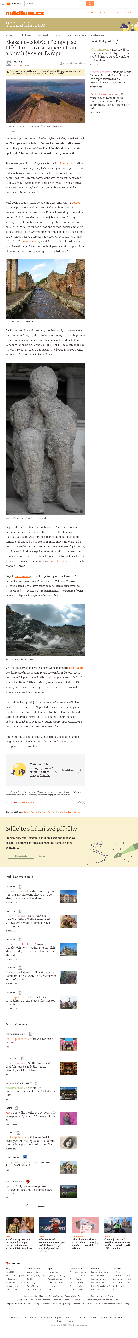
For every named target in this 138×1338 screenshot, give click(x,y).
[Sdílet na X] (83, 802)
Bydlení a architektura (104, 94)
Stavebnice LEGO (48, 1304)
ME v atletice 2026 (55, 1283)
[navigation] (3, 4)
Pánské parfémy (122, 1304)
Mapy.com (43, 1296)
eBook (65, 63)
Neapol (34, 812)
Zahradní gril (107, 1300)
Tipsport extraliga (55, 1279)
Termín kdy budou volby (15, 1283)
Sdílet (75, 63)
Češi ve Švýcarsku (98, 1283)
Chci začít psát (124, 13)
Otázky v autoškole (120, 1286)
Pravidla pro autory (99, 1317)
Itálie (26, 812)
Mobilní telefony (33, 1304)
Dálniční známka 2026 (121, 1276)
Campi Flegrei (55, 561)
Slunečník (66, 1300)
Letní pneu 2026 (119, 1272)
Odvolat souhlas (117, 1317)
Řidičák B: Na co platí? (121, 1283)
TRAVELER (19, 62)
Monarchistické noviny (19, 1083)
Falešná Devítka (15, 1182)
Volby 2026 (10, 1272)
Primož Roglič (32, 1286)
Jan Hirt (30, 1279)
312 (83, 63)
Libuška (10, 1133)
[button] (45, 101)
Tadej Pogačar (33, 1283)
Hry (8, 1113)
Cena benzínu (83, 1296)
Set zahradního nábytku (91, 1300)
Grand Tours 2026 (34, 1290)
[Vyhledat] (90, 3)
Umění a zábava (100, 72)
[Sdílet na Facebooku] (79, 802)
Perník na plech (76, 1290)
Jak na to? (42, 856)
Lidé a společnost (16, 997)
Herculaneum (31, 242)
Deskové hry (87, 1304)
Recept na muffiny (77, 1276)
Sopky (60, 812)
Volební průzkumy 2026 (15, 1276)
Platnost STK (118, 1290)
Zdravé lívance (75, 1279)
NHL (50, 1290)
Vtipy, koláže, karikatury (21, 1162)
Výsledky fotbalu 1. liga (57, 1276)
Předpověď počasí (56, 1296)
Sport (9, 1186)
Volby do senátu (12, 1286)
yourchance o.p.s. (16, 1034)
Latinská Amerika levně (100, 1286)
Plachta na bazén (43, 1300)
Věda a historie (99, 50)
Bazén (32, 1300)
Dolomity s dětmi (98, 1290)
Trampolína (56, 1300)
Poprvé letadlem (97, 1276)
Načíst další (41, 1207)
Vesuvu (76, 203)
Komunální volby (12, 1290)
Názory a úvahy (15, 1088)
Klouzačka (76, 1300)
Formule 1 (52, 1286)
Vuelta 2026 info (33, 1272)
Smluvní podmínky (44, 1317)
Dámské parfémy (63, 1304)
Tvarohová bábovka (77, 1283)
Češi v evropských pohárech (102, 1296)
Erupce (77, 812)
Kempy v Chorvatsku (99, 1272)
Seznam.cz (129, 4)
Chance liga (53, 1272)
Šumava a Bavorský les (100, 1279)
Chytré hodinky (108, 1304)
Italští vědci (76, 668)
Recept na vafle (76, 1286)
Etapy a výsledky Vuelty (36, 1276)
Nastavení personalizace (68, 1321)
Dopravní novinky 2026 (122, 1279)
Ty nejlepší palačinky (78, 1272)
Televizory (97, 1304)
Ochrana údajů (82, 1317)
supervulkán (22, 576)
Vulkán (68, 812)
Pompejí (65, 164)
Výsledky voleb (11, 1279)
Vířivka (116, 1300)
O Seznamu (28, 1317)
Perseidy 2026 (70, 1296)
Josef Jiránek (13, 1157)
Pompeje (51, 812)
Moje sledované (97, 13)
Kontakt (69, 1317)
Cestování (12, 972)
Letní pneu (76, 1304)
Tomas (9, 1108)
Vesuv (42, 812)
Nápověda (59, 1317)
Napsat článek (68, 770)
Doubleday (12, 1058)
